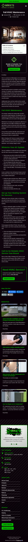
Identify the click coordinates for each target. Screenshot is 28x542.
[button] (26, 6)
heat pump (21, 198)
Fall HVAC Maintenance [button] (8, 47)
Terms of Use (16, 538)
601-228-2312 (15, 260)
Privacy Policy (11, 538)
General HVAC (7, 15)
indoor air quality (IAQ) (13, 135)
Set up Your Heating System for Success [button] (11, 50)
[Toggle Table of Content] (23, 46)
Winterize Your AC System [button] (8, 49)
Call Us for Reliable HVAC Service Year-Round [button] (13, 52)
